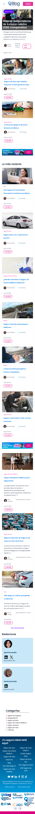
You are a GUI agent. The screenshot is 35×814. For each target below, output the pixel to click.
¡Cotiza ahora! (28, 152)
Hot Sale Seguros (9, 766)
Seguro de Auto (8, 11)
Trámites (11, 730)
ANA (5, 592)
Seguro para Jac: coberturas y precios (16, 236)
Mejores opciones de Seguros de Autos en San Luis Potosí (17, 539)
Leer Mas (26, 46)
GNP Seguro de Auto (25, 769)
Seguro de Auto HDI (26, 760)
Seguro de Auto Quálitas (9, 770)
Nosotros (9, 760)
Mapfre (5, 320)
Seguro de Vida (13, 728)
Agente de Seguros (14, 716)
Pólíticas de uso (9, 787)
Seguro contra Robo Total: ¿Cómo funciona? (17, 419)
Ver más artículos (17, 628)
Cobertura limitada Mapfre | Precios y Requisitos (15, 370)
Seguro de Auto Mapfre (26, 749)
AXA (5, 186)
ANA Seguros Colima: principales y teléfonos (17, 597)
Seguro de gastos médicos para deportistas (17, 479)
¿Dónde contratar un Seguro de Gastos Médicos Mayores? (16, 281)
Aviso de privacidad (24, 787)
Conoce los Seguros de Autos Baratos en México (16, 126)
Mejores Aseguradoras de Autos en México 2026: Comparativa (17, 24)
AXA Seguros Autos (26, 765)
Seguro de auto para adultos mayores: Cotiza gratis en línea (16, 83)
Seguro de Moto (13, 725)
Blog (9, 763)
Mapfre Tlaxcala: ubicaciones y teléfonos (16, 326)
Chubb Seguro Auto (25, 754)
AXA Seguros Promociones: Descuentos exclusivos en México (17, 191)
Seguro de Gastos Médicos (10, 276)
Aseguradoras (13, 718)
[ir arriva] (2, 813)
